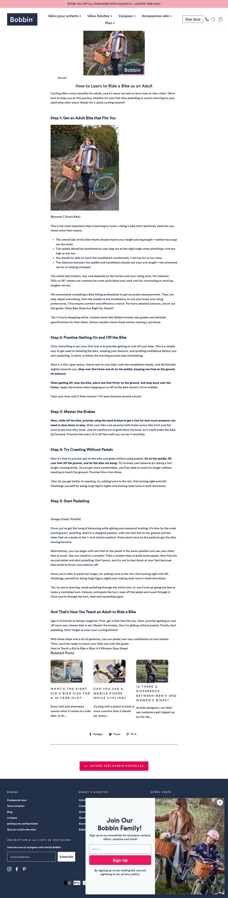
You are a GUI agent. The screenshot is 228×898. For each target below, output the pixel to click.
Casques (125, 16)
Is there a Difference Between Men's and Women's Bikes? (156, 693)
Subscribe (66, 857)
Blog (9, 812)
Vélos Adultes (98, 16)
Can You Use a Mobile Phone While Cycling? (110, 693)
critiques (12, 818)
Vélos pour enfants (63, 16)
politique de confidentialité (22, 823)
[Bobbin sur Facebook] (17, 869)
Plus (108, 23)
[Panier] (219, 19)
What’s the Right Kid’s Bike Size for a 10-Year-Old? (70, 693)
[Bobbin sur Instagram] (9, 869)
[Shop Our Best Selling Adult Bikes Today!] (85, 209)
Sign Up (120, 860)
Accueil (62, 78)
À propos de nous (16, 800)
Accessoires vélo (155, 16)
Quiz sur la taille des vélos (21, 829)
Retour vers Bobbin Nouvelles (116, 765)
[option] (114, 4)
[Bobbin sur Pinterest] (24, 869)
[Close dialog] (220, 802)
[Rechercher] (212, 19)
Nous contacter (16, 806)
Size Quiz (192, 19)
